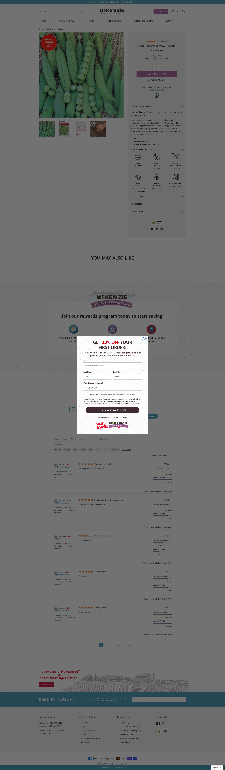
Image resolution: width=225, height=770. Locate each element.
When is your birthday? (93, 383)
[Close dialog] (145, 339)
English (215, 768)
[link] (112, 425)
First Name (87, 372)
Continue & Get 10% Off (112, 410)
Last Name (118, 372)
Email (85, 361)
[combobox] (217, 767)
